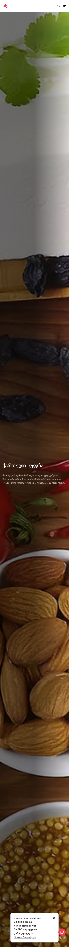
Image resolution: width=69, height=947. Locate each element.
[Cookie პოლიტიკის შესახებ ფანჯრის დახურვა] (54, 918)
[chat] (62, 932)
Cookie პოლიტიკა (25, 937)
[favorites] (58, 6)
